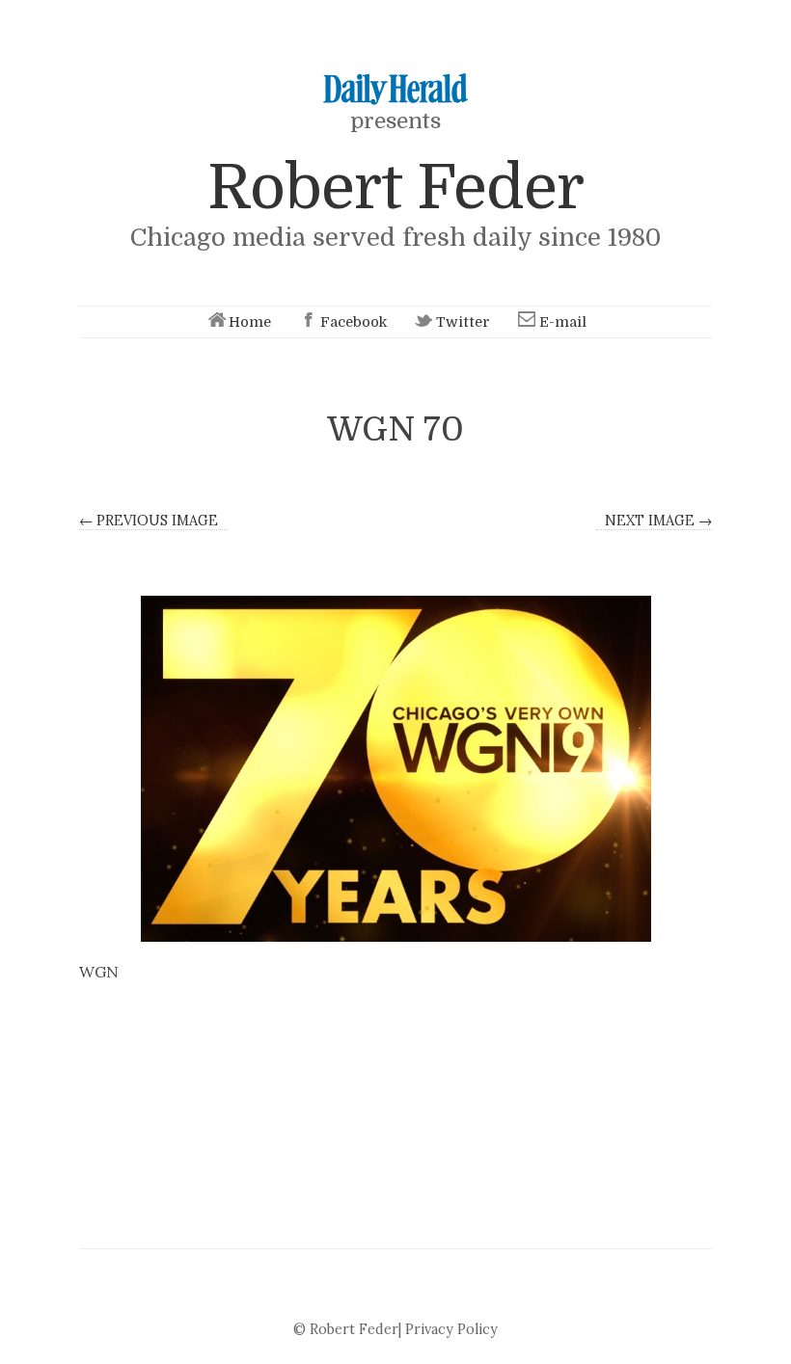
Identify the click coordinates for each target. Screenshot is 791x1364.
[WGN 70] (395, 769)
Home (250, 322)
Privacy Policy (451, 1329)
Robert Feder (395, 187)
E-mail (562, 322)
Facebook (353, 322)
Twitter (463, 322)
